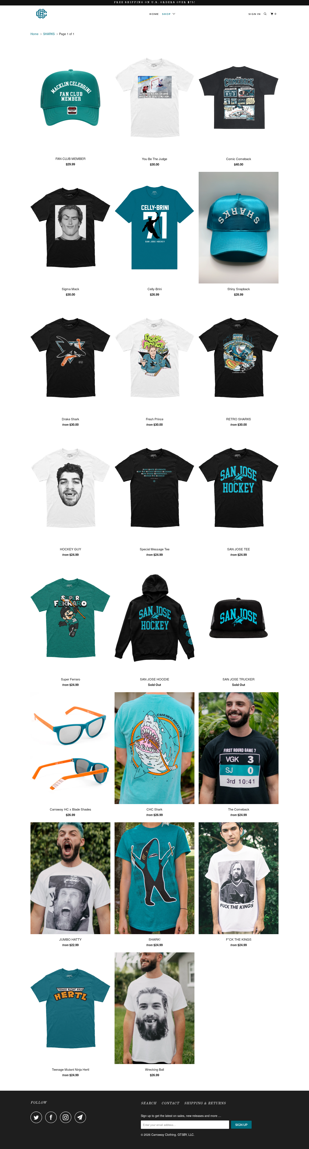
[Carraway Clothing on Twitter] (37, 1117)
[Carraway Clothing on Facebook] (52, 1117)
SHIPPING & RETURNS (205, 1103)
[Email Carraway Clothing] (81, 1117)
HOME (154, 14)
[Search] (265, 13)
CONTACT (170, 1103)
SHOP (167, 14)
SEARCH (148, 1103)
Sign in (254, 14)
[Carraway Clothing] (52, 13)
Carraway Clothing (163, 1134)
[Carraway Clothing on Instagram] (67, 1117)
